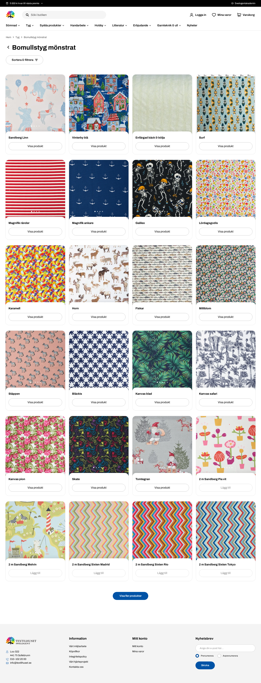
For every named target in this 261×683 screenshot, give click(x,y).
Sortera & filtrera (22, 59)
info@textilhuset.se (20, 662)
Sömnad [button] (11, 25)
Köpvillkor (74, 651)
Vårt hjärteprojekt (78, 661)
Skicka (205, 665)
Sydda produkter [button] (50, 25)
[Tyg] (8, 48)
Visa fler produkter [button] (130, 595)
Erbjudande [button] (140, 25)
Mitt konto (137, 646)
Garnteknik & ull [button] (167, 25)
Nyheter (192, 25)
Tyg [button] (28, 25)
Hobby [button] (99, 25)
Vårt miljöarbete (77, 646)
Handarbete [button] (78, 25)
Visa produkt (35, 146)
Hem (8, 37)
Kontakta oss (76, 667)
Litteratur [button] (118, 25)
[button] (197, 15)
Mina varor (138, 651)
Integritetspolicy (78, 656)
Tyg (17, 37)
